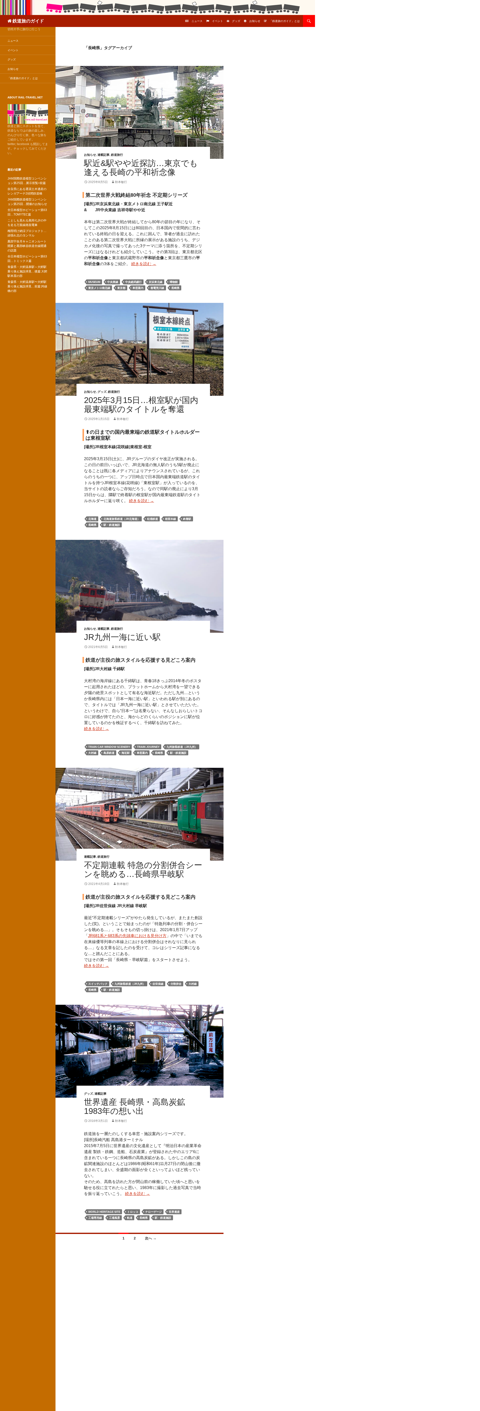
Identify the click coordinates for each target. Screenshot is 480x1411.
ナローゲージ (153, 1211)
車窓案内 (138, 287)
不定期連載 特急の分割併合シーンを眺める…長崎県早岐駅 (143, 869)
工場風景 (114, 1217)
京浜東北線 (155, 281)
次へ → (150, 1238)
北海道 (92, 518)
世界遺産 (174, 1211)
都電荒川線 (157, 287)
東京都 (121, 287)
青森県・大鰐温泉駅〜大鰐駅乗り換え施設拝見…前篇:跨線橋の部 (27, 286)
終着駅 (187, 518)
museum (94, 281)
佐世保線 (158, 983)
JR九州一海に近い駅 (122, 637)
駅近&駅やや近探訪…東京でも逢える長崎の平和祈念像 (141, 168)
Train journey (148, 746)
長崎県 (175, 287)
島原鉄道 (109, 752)
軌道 (129, 1217)
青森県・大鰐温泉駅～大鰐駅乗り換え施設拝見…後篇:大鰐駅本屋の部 (27, 271)
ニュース (197, 20)
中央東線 (112, 281)
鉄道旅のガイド (28, 20)
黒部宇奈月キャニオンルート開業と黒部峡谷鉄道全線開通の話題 (27, 246)
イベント (217, 20)
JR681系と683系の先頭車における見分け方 (127, 936)
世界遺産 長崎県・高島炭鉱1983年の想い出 (134, 1106)
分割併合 (176, 983)
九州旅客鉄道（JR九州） (182, 746)
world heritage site (104, 1211)
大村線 (92, 752)
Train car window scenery (109, 746)
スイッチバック (98, 983)
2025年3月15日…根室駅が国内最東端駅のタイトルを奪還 (141, 405)
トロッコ (132, 1211)
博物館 (174, 281)
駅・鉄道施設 (112, 524)
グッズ (236, 20)
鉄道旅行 (117, 155)
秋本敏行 (121, 182)
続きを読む (143, 264)
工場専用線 (95, 1217)
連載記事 (104, 155)
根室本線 (170, 518)
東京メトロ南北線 (99, 287)
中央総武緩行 (133, 281)
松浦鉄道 (152, 518)
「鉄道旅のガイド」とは (285, 20)
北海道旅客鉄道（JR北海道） (122, 518)
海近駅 (126, 752)
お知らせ (254, 20)
